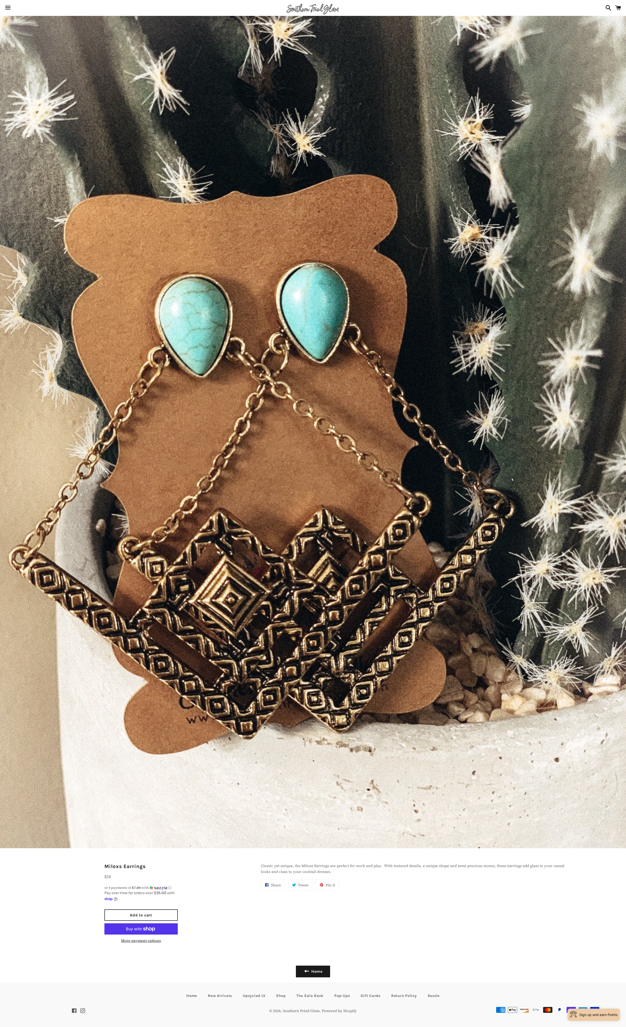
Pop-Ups (342, 995)
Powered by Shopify (339, 1010)
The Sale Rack (310, 995)
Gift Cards (370, 995)
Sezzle (434, 995)
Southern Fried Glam (301, 1010)
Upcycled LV (254, 995)
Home (191, 995)
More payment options (141, 940)
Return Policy (404, 995)
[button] (141, 887)
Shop (281, 995)
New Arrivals (220, 995)
